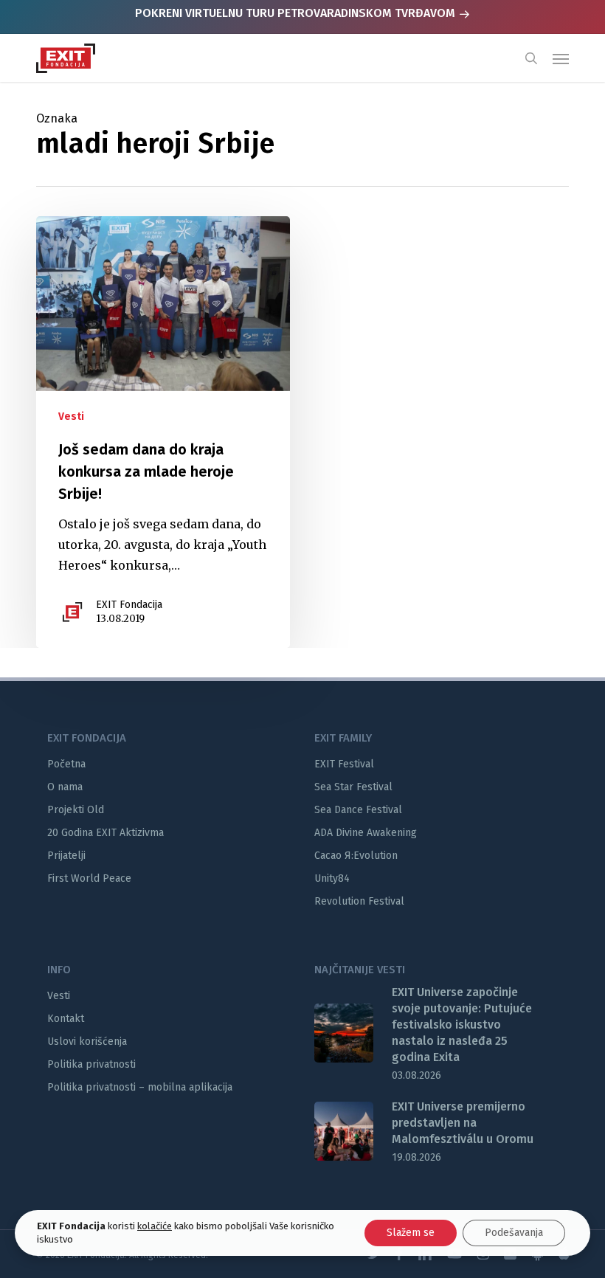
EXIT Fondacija (129, 604)
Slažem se (411, 1232)
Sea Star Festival (353, 787)
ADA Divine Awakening (365, 832)
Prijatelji (66, 855)
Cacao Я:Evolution (356, 855)
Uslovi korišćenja (87, 1041)
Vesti (71, 416)
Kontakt (65, 1018)
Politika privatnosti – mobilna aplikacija (139, 1087)
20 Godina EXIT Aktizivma (105, 832)
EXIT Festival (344, 764)
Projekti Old (75, 810)
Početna (66, 764)
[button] (561, 58)
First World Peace (89, 878)
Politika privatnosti (91, 1064)
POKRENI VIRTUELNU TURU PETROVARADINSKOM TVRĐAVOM (296, 13)
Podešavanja (514, 1232)
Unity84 (332, 878)
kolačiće (154, 1226)
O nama (65, 787)
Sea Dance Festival (358, 810)
